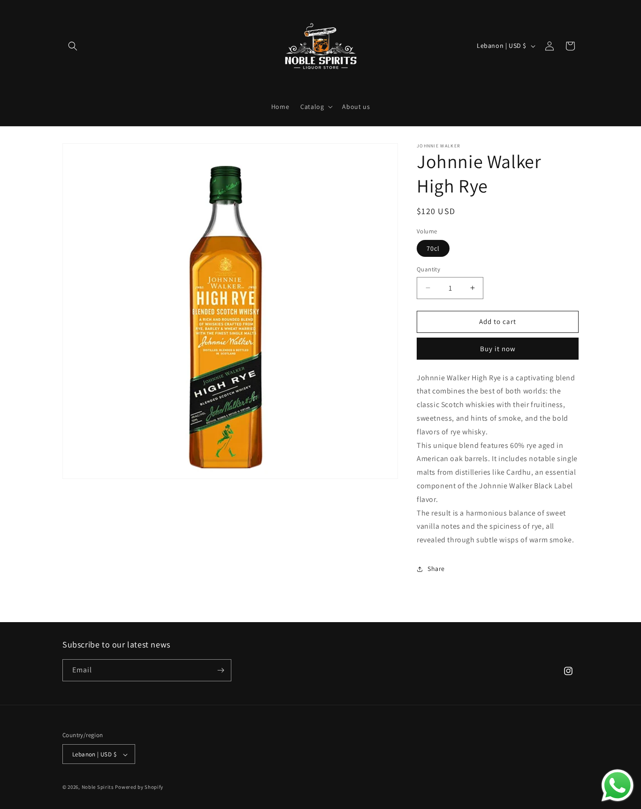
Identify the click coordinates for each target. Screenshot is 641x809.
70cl (433, 248)
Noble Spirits (98, 787)
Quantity (428, 269)
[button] (72, 46)
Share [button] (436, 568)
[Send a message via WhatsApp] (617, 785)
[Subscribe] (220, 670)
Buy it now (498, 348)
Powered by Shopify (139, 787)
